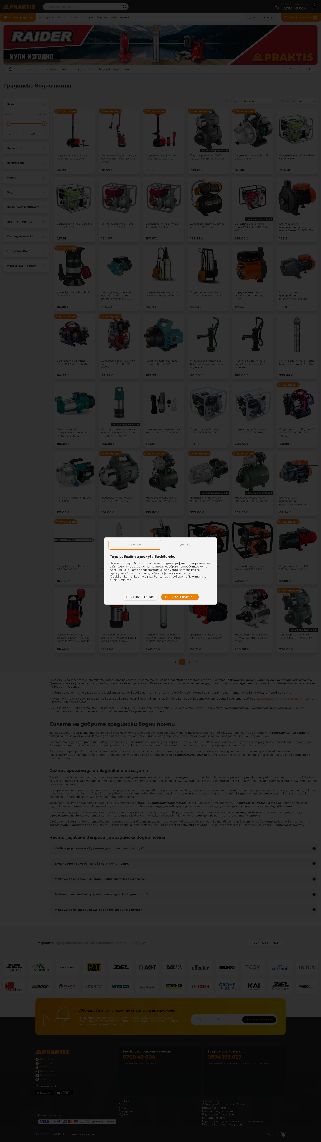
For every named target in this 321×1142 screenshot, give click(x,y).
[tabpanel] (160, 570)
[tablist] (160, 545)
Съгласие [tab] (135, 544)
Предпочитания (140, 596)
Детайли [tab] (186, 544)
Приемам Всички (180, 596)
